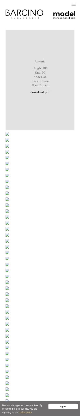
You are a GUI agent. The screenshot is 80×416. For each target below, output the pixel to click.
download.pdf (40, 92)
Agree (63, 406)
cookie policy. (25, 412)
